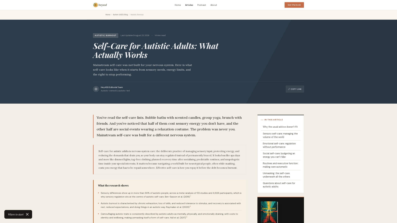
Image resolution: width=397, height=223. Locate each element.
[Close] (27, 214)
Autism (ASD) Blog (120, 14)
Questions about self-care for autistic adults (279, 185)
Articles (189, 5)
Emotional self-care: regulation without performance (279, 145)
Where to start (16, 214)
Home (178, 5)
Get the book (294, 5)
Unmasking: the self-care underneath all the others (276, 175)
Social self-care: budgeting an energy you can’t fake (279, 155)
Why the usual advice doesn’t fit (280, 126)
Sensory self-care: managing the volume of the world (280, 135)
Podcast (201, 5)
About (213, 5)
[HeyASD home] (100, 4)
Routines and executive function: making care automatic (280, 165)
